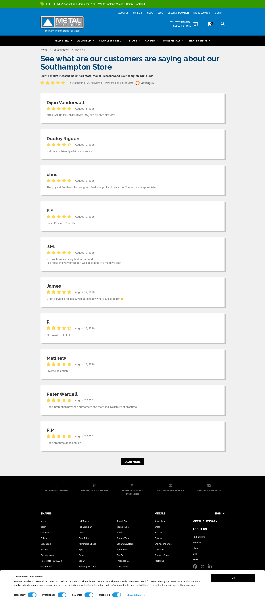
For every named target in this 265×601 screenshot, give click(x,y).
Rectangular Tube (87, 566)
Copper (158, 538)
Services (197, 542)
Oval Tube (84, 538)
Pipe (81, 549)
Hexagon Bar (85, 526)
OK (233, 577)
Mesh (81, 532)
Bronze (158, 532)
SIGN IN (218, 13)
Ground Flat (46, 566)
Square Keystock (125, 543)
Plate (81, 555)
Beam (43, 526)
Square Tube (123, 538)
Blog (195, 553)
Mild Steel (159, 549)
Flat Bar (44, 549)
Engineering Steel (163, 543)
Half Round (84, 521)
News (195, 559)
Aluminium (160, 521)
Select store (182, 25)
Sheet (119, 532)
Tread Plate (122, 566)
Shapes (46, 513)
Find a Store (199, 536)
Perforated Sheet (87, 543)
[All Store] (195, 24)
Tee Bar (120, 555)
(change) (185, 22)
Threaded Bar (123, 560)
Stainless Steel (162, 555)
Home (43, 49)
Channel (44, 532)
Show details (134, 595)
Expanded (45, 543)
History (196, 548)
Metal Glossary (205, 521)
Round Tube (123, 526)
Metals (160, 513)
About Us (200, 529)
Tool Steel (159, 560)
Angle (43, 521)
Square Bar (122, 549)
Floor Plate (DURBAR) (51, 560)
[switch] (62, 594)
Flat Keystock (47, 555)
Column (44, 538)
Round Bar (122, 521)
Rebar (81, 560)
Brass (157, 526)
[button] (223, 24)
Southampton (61, 49)
